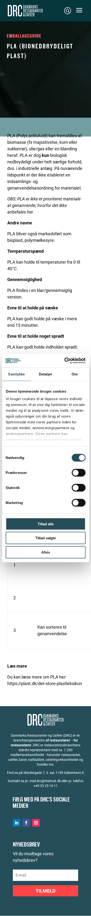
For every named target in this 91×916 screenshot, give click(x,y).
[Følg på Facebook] (26, 823)
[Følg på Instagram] (36, 823)
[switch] (78, 472)
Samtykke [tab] (16, 374)
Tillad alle (46, 524)
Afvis (45, 552)
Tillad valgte (45, 538)
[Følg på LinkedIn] (16, 823)
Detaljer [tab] (45, 374)
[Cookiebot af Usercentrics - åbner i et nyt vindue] (64, 361)
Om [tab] (75, 374)
